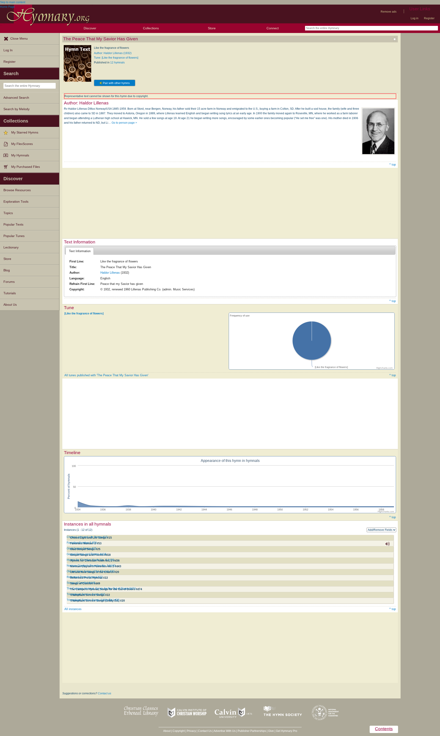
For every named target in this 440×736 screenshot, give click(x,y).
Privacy (191, 731)
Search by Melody (16, 109)
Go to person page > (124, 122)
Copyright (179, 731)
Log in (414, 18)
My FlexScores (22, 144)
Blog (6, 270)
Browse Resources (17, 190)
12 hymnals (117, 62)
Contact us (104, 693)
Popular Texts (13, 224)
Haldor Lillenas (110, 272)
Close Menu (19, 38)
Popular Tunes (14, 236)
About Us (10, 304)
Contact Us (205, 731)
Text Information (80, 251)
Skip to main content (12, 2)
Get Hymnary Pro (286, 731)
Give (271, 731)
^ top (392, 164)
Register (429, 18)
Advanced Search (16, 97)
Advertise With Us (225, 731)
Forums (9, 281)
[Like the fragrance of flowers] (84, 313)
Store (212, 28)
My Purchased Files (25, 167)
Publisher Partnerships (252, 731)
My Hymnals (20, 155)
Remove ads (388, 11)
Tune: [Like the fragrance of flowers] (116, 57)
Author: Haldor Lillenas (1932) (113, 53)
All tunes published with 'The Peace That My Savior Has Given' (106, 375)
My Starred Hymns (24, 132)
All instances (73, 609)
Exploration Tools (15, 201)
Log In (8, 50)
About (166, 731)
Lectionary (11, 247)
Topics (8, 213)
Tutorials (9, 293)
